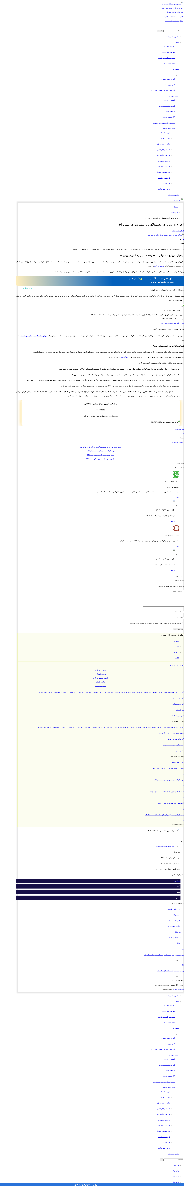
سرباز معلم (180, 710)
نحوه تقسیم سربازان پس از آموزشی (171, 733)
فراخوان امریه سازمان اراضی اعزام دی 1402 (169, 780)
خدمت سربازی (174, 96)
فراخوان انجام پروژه (163, 144)
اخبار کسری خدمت (164, 178)
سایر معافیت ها (169, 63)
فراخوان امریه (165, 138)
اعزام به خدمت (179, 429)
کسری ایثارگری (178, 698)
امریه (177, 932)
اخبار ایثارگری (165, 183)
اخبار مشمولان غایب (163, 166)
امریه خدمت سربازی (168, 79)
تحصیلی (176, 915)
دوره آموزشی (124, 357)
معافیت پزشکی (174, 926)
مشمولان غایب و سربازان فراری (164, 123)
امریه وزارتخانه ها (169, 84)
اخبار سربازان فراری (163, 155)
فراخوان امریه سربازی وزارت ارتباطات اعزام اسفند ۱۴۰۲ (164, 815)
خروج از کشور (170, 111)
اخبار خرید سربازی (164, 161)
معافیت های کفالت (168, 52)
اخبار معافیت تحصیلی (163, 172)
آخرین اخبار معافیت (163, 189)
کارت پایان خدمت (169, 117)
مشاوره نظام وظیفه (172, 36)
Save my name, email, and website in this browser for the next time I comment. (155, 623)
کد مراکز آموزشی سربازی (175, 739)
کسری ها (176, 69)
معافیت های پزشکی (168, 46)
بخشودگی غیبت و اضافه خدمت (173, 745)
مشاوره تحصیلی (173, 195)
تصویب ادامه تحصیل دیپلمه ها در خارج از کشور (168, 768)
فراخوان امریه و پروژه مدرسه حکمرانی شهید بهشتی (166, 791)
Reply (177, 497)
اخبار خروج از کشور (163, 149)
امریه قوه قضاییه (178, 704)
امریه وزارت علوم (178, 715)
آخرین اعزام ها (165, 133)
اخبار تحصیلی (174, 920)
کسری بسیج (179, 750)
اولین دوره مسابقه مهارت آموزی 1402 (171, 803)
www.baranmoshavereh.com (165, 846)
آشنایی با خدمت (169, 100)
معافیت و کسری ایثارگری (166, 58)
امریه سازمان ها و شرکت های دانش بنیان (161, 90)
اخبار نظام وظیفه (169, 128)
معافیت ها (175, 42)
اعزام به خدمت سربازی (167, 106)
